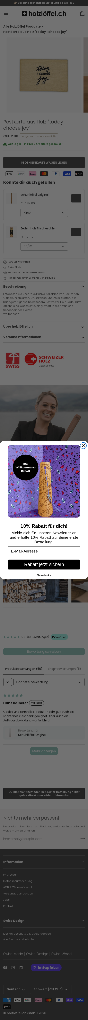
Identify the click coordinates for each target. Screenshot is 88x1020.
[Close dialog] (83, 446)
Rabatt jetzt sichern (44, 564)
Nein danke (44, 575)
